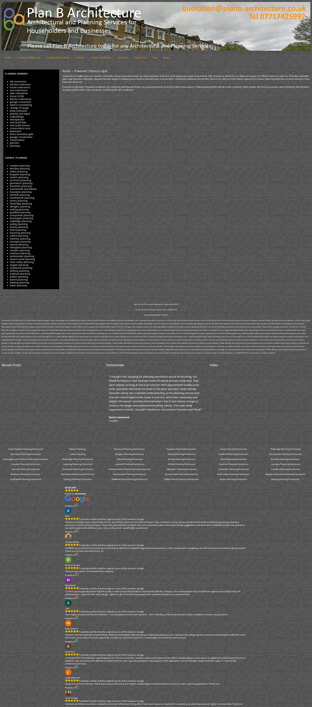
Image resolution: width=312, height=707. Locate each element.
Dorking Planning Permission (78, 479)
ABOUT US (122, 57)
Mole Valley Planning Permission (233, 474)
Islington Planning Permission (129, 454)
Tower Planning (18, 285)
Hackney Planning (20, 238)
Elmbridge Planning (21, 203)
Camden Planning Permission (285, 469)
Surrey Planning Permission (234, 449)
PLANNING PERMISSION (28, 57)
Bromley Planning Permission (285, 459)
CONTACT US (140, 57)
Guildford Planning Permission (233, 454)
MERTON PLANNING (19, 177)
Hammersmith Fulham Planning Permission (129, 469)
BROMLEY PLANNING (20, 168)
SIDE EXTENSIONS (19, 93)
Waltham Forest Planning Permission (129, 479)
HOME (8, 57)
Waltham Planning (20, 273)
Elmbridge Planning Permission (286, 449)
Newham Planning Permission (26, 474)
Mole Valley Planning (22, 262)
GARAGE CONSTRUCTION (21, 137)
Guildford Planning (20, 212)
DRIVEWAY (15, 145)
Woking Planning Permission (182, 454)
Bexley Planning (19, 227)
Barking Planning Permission (285, 479)
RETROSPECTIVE (17, 119)
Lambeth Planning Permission (129, 464)
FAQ (155, 57)
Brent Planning (18, 230)
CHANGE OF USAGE (19, 107)
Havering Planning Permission (78, 464)
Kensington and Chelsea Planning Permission (25, 459)
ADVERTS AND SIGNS (20, 113)
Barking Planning (19, 282)
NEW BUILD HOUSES (20, 125)
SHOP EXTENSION (18, 110)
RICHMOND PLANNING (20, 180)
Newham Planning (20, 253)
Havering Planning (20, 232)
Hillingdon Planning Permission (182, 469)
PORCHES (14, 143)
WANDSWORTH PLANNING (22, 197)
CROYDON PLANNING (20, 165)
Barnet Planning (19, 279)
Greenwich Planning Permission (77, 469)
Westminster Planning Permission (130, 474)
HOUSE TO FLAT (17, 96)
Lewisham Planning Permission (233, 469)
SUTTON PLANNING (18, 171)
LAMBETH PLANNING (20, 195)
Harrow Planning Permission (26, 469)
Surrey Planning (19, 200)
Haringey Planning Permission (285, 464)
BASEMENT (15, 131)
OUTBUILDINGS (17, 116)
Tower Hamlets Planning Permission (25, 449)
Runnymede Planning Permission (285, 454)
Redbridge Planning (21, 221)
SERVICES (80, 57)
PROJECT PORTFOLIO (101, 57)
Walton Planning (19, 276)
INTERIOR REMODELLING (21, 105)
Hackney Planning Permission (233, 464)
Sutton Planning (78, 454)
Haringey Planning (20, 241)
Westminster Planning (22, 256)
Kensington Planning (21, 218)
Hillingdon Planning (21, 247)
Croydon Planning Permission (25, 464)
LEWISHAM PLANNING (21, 186)
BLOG (166, 57)
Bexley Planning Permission (181, 459)
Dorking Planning (19, 270)
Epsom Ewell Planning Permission (181, 474)
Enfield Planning (19, 235)
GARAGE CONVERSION (20, 102)
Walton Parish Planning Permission (181, 479)
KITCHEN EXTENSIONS (20, 99)
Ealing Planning (19, 224)
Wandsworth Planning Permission (77, 474)
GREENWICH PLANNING (21, 183)
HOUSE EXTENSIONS (20, 87)
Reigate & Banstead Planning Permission (285, 474)
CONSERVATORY (17, 140)
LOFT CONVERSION (18, 81)
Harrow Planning (19, 244)
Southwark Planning (21, 268)
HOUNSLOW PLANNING (21, 192)
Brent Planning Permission (234, 459)
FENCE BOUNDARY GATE (21, 134)
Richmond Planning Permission (129, 449)
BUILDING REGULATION (58, 57)
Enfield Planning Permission (181, 464)
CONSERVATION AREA (20, 128)
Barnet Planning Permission (234, 479)
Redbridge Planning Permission (77, 459)
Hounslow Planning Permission (25, 454)
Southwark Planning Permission (25, 479)
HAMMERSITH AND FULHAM (23, 189)
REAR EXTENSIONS (18, 90)
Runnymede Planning (21, 215)
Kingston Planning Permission (182, 449)
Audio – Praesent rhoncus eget (85, 71)
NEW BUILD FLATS (18, 122)
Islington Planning (20, 206)
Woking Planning (19, 209)
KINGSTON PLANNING (20, 174)
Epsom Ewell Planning (22, 259)
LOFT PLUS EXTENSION (20, 84)
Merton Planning (77, 449)
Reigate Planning (19, 265)
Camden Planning (20, 250)
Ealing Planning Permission (130, 459)
